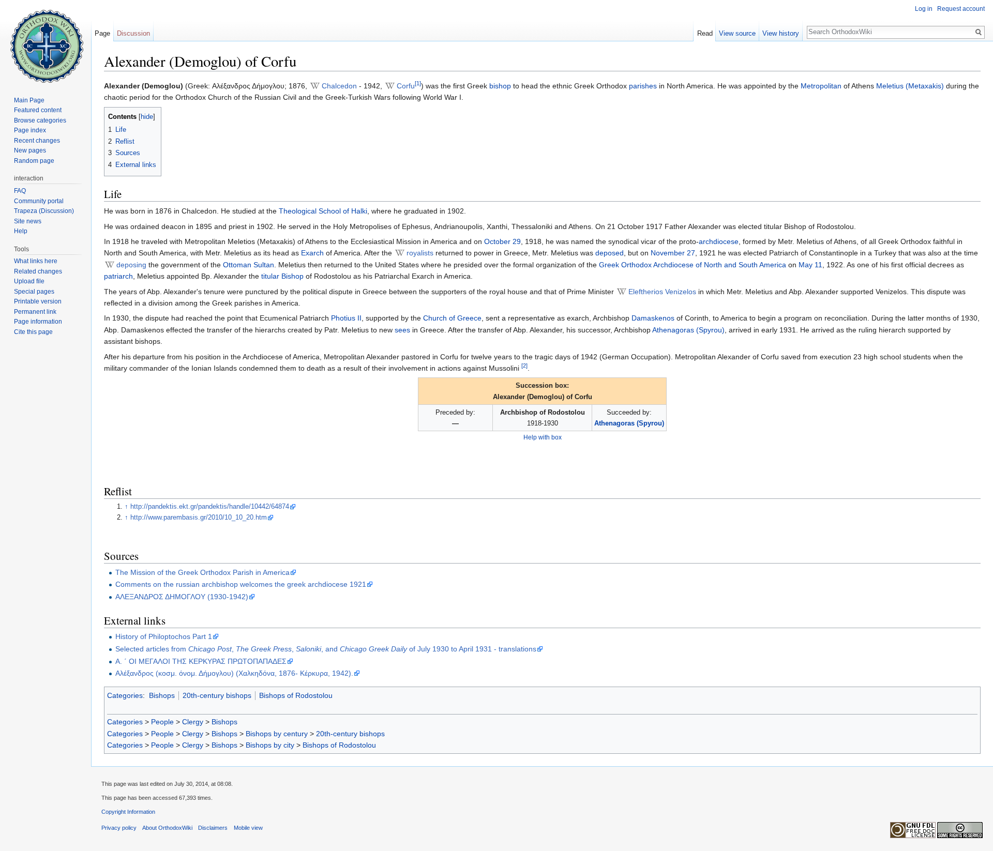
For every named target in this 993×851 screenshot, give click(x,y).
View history (780, 33)
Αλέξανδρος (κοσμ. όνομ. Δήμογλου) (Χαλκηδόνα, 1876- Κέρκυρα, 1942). (234, 673)
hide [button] (147, 116)
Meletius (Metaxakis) (910, 86)
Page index (30, 130)
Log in (923, 8)
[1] (418, 83)
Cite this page (33, 332)
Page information (38, 321)
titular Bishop (282, 276)
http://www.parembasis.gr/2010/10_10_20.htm (198, 517)
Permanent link (35, 311)
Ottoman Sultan (248, 265)
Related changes (38, 271)
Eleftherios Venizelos (662, 291)
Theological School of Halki (323, 211)
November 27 (673, 253)
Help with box (542, 437)
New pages (30, 150)
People (162, 722)
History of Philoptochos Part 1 (163, 636)
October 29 (502, 241)
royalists (420, 253)
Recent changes (37, 140)
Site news (27, 221)
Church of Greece (452, 318)
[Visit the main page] (45, 41)
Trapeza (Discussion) (44, 211)
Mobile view (248, 828)
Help (20, 231)
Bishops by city (270, 745)
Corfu (406, 86)
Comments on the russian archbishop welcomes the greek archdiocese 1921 (240, 584)
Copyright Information (128, 812)
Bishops (162, 695)
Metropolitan (821, 86)
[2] (524, 365)
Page (102, 33)
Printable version (38, 301)
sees (402, 330)
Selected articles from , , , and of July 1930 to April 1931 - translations (325, 649)
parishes (643, 86)
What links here (35, 261)
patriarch (118, 276)
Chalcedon (339, 86)
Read (705, 33)
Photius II (346, 318)
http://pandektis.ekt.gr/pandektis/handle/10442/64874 (209, 506)
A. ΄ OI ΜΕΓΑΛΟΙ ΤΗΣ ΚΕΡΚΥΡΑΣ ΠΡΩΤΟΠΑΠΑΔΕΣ (201, 661)
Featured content (38, 110)
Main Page (29, 100)
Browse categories (40, 120)
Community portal (39, 201)
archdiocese (719, 241)
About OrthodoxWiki (167, 828)
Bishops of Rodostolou (296, 695)
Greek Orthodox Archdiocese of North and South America (692, 265)
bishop (500, 86)
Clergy (192, 722)
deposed (609, 253)
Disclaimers (213, 828)
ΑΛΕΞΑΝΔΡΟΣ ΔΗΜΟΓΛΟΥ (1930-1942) (181, 596)
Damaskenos (652, 318)
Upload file (29, 281)
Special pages (34, 291)
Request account (961, 8)
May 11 (810, 265)
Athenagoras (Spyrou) (688, 330)
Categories (125, 695)
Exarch (312, 253)
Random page (34, 160)
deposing (131, 265)
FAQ (20, 190)
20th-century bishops (217, 695)
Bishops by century (277, 734)
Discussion (133, 33)
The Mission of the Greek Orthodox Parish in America (202, 572)
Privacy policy (119, 828)
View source (737, 33)
